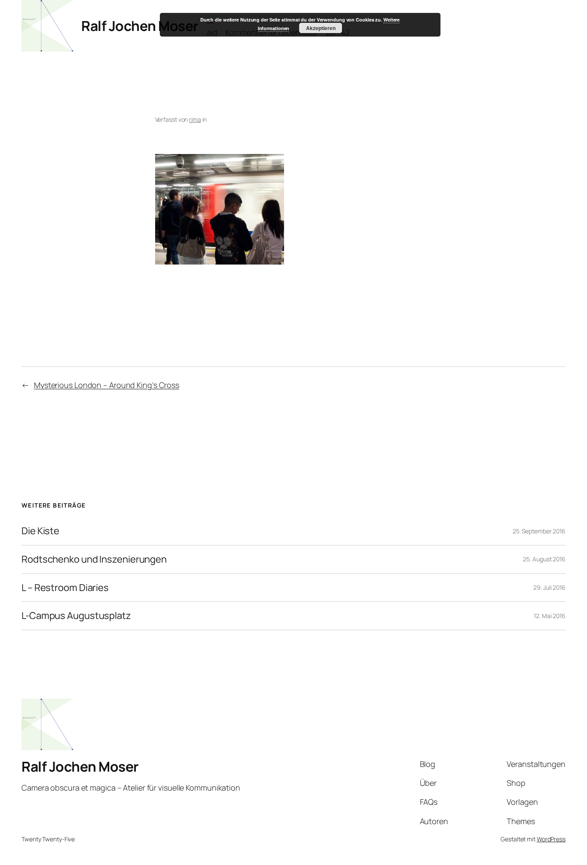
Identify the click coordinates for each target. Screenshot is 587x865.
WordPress (551, 839)
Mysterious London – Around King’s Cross (106, 385)
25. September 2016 (539, 531)
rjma (195, 119)
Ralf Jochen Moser (140, 25)
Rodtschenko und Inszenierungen (94, 559)
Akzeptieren (321, 28)
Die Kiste (40, 531)
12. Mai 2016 (550, 616)
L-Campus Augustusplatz (76, 615)
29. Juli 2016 (549, 587)
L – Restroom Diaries (65, 587)
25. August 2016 (544, 559)
